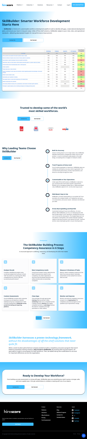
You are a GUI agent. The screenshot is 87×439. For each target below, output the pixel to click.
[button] (20, 5)
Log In (68, 5)
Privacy (78, 434)
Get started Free (78, 5)
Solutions (40, 5)
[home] (7, 5)
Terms (74, 434)
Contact (60, 5)
